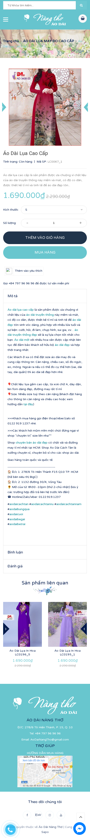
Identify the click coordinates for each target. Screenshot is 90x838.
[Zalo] (38, 815)
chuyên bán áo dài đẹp (32, 442)
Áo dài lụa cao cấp (21, 309)
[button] (81, 5)
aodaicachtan (18, 504)
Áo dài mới (21, 340)
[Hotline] (12, 828)
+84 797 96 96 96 (21, 283)
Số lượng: (9, 223)
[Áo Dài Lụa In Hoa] (22, 624)
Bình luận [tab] (15, 552)
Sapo (45, 832)
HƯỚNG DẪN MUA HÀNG (45, 753)
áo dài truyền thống (40, 315)
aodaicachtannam (68, 504)
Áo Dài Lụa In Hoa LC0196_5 (22, 652)
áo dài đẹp (62, 345)
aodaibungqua (19, 509)
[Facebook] (27, 815)
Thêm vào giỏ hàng (45, 237)
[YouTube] (61, 815)
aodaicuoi (16, 514)
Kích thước (10, 209)
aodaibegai (17, 519)
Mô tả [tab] (13, 296)
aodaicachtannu (42, 504)
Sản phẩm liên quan (45, 583)
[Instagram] (49, 815)
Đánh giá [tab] (15, 566)
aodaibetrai (17, 524)
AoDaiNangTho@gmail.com (49, 739)
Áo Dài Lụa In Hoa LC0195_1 (67, 652)
